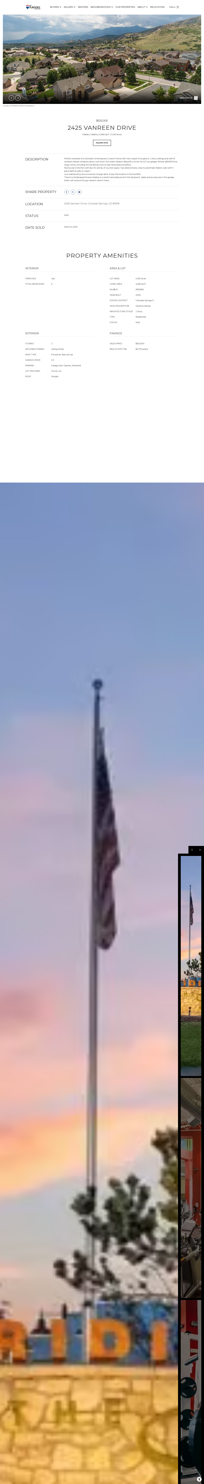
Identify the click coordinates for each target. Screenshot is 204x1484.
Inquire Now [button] (102, 143)
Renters (83, 7)
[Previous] (192, 850)
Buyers (54, 7)
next (18, 98)
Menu (172, 7)
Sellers (68, 7)
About (141, 7)
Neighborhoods (101, 7)
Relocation (157, 7)
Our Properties (125, 7)
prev (11, 98)
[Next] (200, 850)
